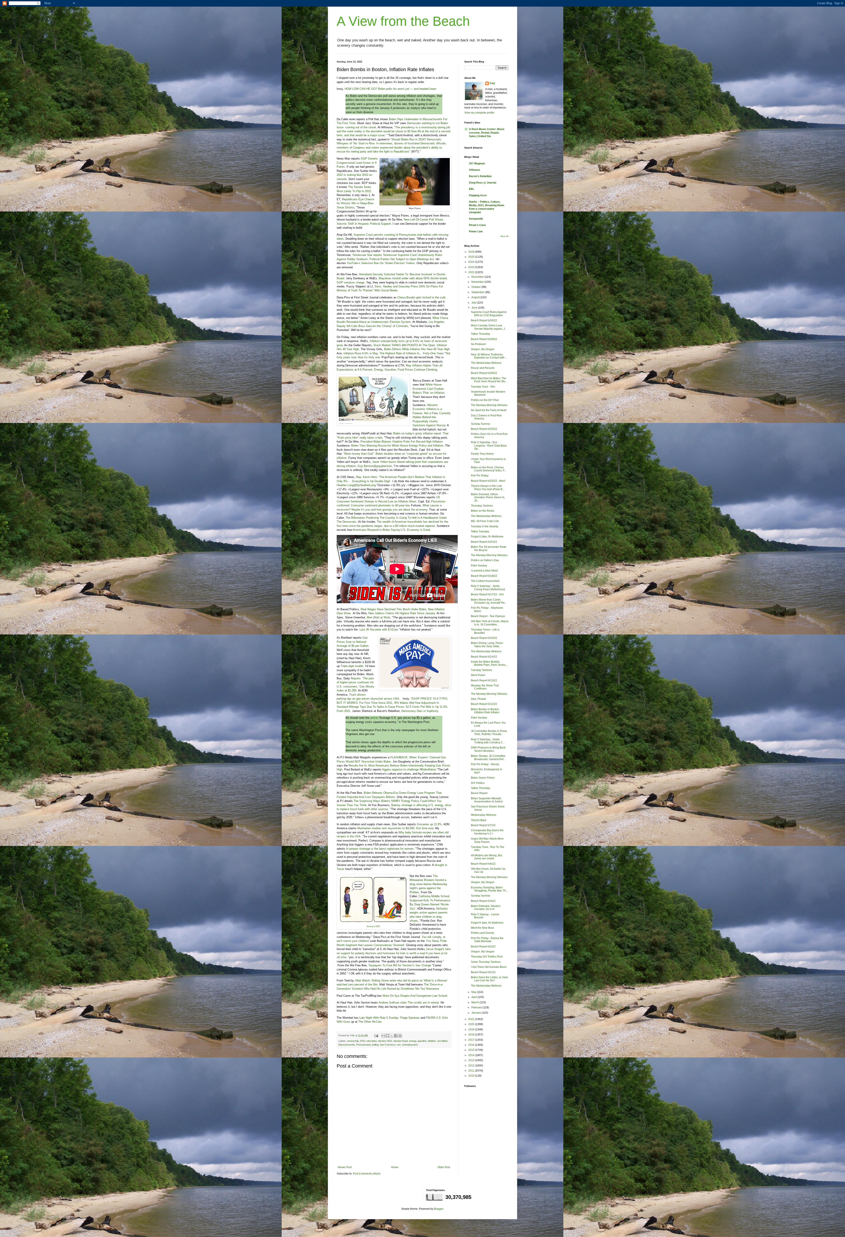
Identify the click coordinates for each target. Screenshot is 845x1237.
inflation (432, 1041)
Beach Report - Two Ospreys (488, 616)
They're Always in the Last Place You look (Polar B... (487, 487)
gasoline (422, 1041)
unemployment (410, 1044)
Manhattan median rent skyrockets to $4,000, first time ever (395, 828)
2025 (471, 256)
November (478, 281)
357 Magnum (477, 163)
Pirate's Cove (477, 225)
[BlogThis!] (387, 1035)
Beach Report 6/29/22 (484, 339)
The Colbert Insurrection (485, 581)
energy (412, 1041)
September (478, 292)
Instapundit (476, 218)
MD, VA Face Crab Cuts (485, 521)
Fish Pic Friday (480, 475)
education (371, 1041)
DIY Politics (478, 783)
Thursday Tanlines (482, 505)
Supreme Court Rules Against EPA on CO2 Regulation (488, 314)
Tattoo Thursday (480, 333)
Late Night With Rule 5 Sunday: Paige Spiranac (389, 1017)
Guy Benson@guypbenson (375, 466)
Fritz (492, 83)
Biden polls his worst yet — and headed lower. (407, 88)
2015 (471, 1049)
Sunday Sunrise (480, 423)
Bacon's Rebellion (480, 176)
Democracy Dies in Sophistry (420, 711)
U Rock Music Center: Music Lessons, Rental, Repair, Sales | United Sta (487, 133)
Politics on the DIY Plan (485, 400)
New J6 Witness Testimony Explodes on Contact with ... (489, 356)
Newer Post (345, 1167)
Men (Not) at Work (378, 617)
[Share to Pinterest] (400, 1035)
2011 (471, 1070)
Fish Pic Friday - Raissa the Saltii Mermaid (487, 940)
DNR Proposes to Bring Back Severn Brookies (488, 749)
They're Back (478, 820)
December (478, 276)
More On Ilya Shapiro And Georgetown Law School (415, 995)
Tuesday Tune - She (483, 386)
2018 (471, 1034)
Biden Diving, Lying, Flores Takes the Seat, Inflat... (487, 644)
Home (394, 1167)
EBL (471, 189)
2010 (471, 1075)
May (474, 992)
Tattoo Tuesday (480, 531)
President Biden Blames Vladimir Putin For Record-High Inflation (401, 441)
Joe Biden (442, 1041)
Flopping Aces (478, 195)
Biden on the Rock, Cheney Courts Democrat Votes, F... (488, 469)
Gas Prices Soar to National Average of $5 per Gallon (352, 641)
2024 (471, 261)
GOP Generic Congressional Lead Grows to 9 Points (357, 162)
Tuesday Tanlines (481, 670)
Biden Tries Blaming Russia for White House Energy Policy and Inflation (397, 445)
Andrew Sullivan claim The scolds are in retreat (409, 1002)
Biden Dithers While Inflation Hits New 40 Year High (417, 349)
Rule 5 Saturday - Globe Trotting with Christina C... (488, 741)
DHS (362, 1041)
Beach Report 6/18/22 (484, 575)
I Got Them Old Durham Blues (489, 967)
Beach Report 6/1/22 (483, 972)
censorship (353, 1041)
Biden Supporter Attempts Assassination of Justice (487, 800)
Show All (504, 236)
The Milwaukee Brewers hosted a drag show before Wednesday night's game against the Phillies (428, 884)
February (477, 1007)
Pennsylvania (363, 1044)
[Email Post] (376, 1035)
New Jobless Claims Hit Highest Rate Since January (401, 613)
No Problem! (478, 344)
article (374, 717)
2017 (471, 1039)
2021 (471, 1019)
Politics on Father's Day (485, 560)
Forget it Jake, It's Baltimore (487, 536)
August (475, 297)
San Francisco (387, 1044)
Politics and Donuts (482, 932)
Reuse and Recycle (482, 367)
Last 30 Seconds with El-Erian (379, 629)
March (475, 1002)
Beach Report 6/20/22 (484, 541)
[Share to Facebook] (396, 1035)
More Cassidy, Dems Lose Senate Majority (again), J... (489, 327)
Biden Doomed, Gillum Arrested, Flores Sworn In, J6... (488, 497)
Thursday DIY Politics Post (486, 956)
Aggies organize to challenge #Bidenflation (409, 769)
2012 (471, 1065)
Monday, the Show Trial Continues (485, 687)
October (476, 287)
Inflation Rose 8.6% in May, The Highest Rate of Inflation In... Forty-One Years (394, 353)
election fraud (400, 1041)
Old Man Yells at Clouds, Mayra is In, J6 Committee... (489, 623)
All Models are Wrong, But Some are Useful (486, 857)
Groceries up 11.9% (429, 824)
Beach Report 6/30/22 (484, 320)
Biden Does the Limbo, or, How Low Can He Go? (489, 979)
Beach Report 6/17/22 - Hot (487, 594)
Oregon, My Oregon (482, 349)
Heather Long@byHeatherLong (356, 485)
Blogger (438, 1208)
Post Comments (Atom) (366, 1173)
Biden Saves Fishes (483, 777)
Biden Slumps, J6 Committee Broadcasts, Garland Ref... (488, 757)
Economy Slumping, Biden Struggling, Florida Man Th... (489, 889)
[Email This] (383, 1035)
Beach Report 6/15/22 (484, 638)
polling (375, 1044)
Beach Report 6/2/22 (483, 946)
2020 (471, 1024)
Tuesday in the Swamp (484, 526)
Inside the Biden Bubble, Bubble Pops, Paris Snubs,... (489, 663)
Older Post (443, 1167)
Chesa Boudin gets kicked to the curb (421, 297)
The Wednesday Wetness (486, 362)
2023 (471, 267)
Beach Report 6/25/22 (484, 428)
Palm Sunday (479, 565)
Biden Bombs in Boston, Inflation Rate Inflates (485, 711)
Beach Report (479, 793)
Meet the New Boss (482, 927)
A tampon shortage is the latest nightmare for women (379, 848)
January (476, 1012)
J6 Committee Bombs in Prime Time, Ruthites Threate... (489, 733)
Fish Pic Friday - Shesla (485, 764)
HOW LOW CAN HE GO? (361, 88)
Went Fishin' (478, 675)
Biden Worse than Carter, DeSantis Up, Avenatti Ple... (489, 601)
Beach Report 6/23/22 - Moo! (488, 480)
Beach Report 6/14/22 (484, 656)
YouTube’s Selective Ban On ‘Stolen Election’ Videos (381, 263)
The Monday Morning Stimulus (489, 405)
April (474, 997)
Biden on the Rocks (482, 510)
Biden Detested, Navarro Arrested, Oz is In (485, 907)
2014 (471, 1055)
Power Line (476, 231)
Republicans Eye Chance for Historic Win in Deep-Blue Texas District (355, 203)
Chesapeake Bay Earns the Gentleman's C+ (487, 832)
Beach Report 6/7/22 (483, 825)
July (474, 302)
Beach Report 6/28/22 (484, 373)
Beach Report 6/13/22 (484, 680)
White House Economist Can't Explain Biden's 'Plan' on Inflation (428, 388)
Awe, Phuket (478, 698)
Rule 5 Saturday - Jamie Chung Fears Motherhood (488, 587)
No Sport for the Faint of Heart (488, 410)
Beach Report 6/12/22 (484, 704)
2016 (471, 1044)
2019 (471, 1029)
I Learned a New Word (484, 570)
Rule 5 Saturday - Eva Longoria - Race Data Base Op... (489, 445)
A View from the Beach (403, 21)
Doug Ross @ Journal (482, 182)
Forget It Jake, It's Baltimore (487, 922)
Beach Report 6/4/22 (483, 900)
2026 (471, 251)
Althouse (474, 169)
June (474, 307)
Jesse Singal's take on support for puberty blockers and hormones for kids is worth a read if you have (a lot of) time (394, 953)
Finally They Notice (482, 453)
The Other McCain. (370, 1021)
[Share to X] (391, 1035)
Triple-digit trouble (352, 666)
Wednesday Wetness (483, 814)
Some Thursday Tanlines (486, 961)
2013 (471, 1060)
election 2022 (385, 1041)
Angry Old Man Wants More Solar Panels (487, 840)
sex (399, 1044)
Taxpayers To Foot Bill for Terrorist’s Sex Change (399, 965)
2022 (471, 272)
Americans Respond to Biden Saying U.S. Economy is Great (391, 529)
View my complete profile (479, 112)
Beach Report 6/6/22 (483, 863)
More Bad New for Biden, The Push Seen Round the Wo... (489, 380)
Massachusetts (346, 1044)
